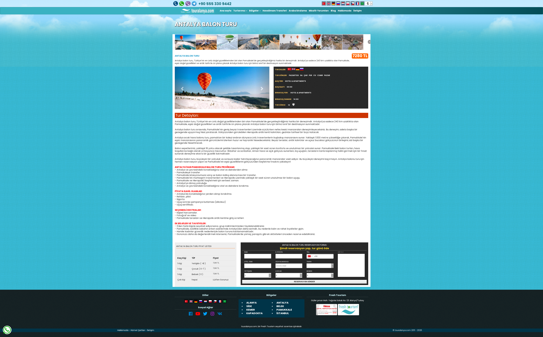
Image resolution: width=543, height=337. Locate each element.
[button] (240, 10)
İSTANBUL (282, 313)
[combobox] (310, 256)
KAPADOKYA (254, 313)
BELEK (280, 306)
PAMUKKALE (284, 309)
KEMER (250, 309)
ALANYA (251, 302)
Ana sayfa (225, 10)
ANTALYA (282, 302)
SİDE (249, 306)
